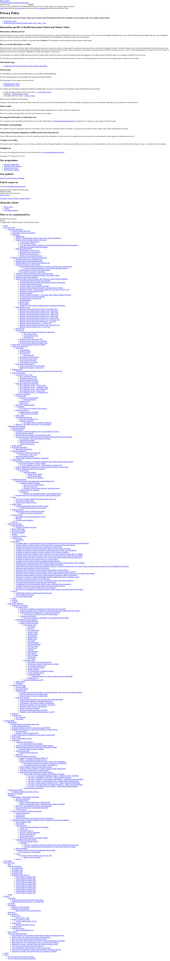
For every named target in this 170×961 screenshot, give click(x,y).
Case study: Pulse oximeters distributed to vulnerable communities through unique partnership (49, 245)
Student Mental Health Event (29, 753)
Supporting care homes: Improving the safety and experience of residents (34, 951)
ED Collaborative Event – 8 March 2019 (32, 391)
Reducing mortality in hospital (29, 382)
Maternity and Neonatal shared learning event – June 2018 (38, 321)
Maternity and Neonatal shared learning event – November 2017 (40, 325)
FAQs (6, 955)
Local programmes (17, 430)
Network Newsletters (14, 866)
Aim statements (24, 350)
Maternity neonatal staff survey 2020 (31, 339)
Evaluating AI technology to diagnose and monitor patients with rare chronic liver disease (43, 548)
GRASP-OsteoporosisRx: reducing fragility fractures (32, 506)
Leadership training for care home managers (33, 706)
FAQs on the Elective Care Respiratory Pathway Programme (34, 818)
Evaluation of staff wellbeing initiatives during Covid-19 (37, 712)
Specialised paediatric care (24, 417)
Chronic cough (20, 815)
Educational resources (26, 831)
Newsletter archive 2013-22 (20, 875)
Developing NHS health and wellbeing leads (33, 694)
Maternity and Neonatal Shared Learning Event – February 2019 (40, 320)
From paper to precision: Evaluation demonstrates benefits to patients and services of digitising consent (47, 577)
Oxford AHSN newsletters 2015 (26, 889)
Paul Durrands (32, 635)
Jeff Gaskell (31, 641)
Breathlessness (20, 816)
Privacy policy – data (22, 918)
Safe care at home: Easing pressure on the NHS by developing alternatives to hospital (38, 941)
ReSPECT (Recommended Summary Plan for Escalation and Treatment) (38, 238)
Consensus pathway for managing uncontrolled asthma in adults (35, 850)
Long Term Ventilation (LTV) (29, 419)
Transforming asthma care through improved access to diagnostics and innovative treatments (40, 820)
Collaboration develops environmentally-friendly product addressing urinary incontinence (43, 584)
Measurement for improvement (29, 357)
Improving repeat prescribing (25, 456)
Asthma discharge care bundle (29, 412)
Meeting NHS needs (18, 529)
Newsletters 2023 (17, 873)
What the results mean (30, 486)
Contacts (18, 859)
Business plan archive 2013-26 (25, 925)
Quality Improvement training (25, 364)
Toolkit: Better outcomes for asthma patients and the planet (34, 593)
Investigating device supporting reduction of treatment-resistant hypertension (39, 564)
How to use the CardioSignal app (34, 485)
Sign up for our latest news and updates (12, 178)
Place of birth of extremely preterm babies (33, 272)
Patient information (22, 848)
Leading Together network (36, 673)
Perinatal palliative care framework (30, 298)
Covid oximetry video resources (29, 241)
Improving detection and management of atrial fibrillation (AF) (35, 481)
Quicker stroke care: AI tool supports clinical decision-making (31, 937)
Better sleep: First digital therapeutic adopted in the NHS (29, 939)
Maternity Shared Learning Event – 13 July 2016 (35, 327)
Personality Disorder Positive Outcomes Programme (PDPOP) (31, 728)
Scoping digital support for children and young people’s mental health (33, 735)
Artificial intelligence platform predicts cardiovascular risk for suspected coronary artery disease (45, 545)
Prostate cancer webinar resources (26, 502)
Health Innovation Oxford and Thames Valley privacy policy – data (25, 23)
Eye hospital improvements (36, 667)
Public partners (20, 682)
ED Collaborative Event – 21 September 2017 (34, 392)
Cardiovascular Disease (15, 790)
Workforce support (17, 509)
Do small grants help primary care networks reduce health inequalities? (41, 699)
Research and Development (20, 909)
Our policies (19, 719)
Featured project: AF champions (30, 490)
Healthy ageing (16, 504)
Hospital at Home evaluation (24, 433)
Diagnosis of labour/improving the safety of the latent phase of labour (41, 288)
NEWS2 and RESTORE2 (24, 249)
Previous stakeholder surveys (25, 930)
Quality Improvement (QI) (20, 346)
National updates (21, 687)
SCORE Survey (29, 337)
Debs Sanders (32, 653)
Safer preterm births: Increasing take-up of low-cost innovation (31, 948)
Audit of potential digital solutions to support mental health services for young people (42, 467)
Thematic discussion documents (33, 788)
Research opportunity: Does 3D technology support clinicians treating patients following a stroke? (50, 611)
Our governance (21, 717)
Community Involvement (19, 605)
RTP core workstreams (23, 799)
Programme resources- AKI (28, 378)
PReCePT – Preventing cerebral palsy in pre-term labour (33, 424)
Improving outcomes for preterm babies (28, 265)
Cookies (6, 208)
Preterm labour (24, 302)
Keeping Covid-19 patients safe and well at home (31, 240)
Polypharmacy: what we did (28, 454)
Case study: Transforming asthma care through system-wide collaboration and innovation (51, 845)
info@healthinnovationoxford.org (64, 121)
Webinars (15, 600)
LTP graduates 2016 (30, 625)
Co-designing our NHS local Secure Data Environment (41, 614)
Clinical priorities (9, 721)
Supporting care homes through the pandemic (34, 247)
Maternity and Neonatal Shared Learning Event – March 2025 (39, 311)
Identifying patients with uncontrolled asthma (34, 838)
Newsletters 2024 (17, 871)
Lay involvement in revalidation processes (41, 671)
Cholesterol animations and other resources (25, 792)
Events (14, 598)
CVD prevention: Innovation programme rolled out (27, 946)
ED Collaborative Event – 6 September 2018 (34, 387)
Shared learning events (23, 307)
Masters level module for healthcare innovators (30, 511)
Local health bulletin (34, 674)
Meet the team (20, 328)
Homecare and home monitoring (30, 832)
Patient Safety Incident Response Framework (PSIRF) (28, 344)
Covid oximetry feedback (27, 243)
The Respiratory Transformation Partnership (25, 797)
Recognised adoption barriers (29, 841)
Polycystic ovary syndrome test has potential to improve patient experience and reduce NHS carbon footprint (49, 589)
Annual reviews (17, 926)
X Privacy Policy (30, 96)
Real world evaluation (18, 531)
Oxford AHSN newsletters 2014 (26, 891)
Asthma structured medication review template (34, 827)
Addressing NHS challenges (13, 166)
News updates (20, 823)
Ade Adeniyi (32, 627)
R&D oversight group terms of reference (28, 910)
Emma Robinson (33, 651)
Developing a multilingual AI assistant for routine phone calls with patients (43, 609)
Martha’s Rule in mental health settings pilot (25, 724)
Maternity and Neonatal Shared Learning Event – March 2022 (39, 316)
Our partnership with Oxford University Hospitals (35, 438)
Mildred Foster (32, 639)
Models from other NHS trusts (29, 442)
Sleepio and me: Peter (34, 476)
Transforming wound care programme (23, 233)
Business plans (16, 923)
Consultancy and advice (19, 536)
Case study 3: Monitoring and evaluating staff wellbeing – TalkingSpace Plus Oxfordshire (55, 779)
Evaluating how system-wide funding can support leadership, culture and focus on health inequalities (51, 692)
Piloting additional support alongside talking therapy (36, 767)
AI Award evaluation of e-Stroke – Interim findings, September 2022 (41, 465)
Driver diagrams (29, 355)
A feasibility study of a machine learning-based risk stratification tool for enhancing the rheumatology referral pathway (52, 543)
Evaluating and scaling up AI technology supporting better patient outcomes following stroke (44, 462)
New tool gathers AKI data (28, 376)
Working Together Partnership (29, 621)
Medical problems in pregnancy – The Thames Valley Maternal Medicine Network (45, 295)
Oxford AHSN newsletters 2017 (26, 886)
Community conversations (28, 616)
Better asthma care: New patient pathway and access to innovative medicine (35, 942)
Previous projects (17, 515)
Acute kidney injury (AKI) (24, 375)
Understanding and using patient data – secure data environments (40, 612)
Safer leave (19, 754)
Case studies (15, 541)
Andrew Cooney (33, 632)
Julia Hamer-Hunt (33, 642)
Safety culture (20, 415)
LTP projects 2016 (29, 660)
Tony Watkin (32, 658)
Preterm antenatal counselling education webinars (35, 270)
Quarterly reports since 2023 (20, 919)
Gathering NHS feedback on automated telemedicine (36, 701)
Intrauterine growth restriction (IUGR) (31, 291)
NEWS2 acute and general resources (31, 256)
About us (20, 8)
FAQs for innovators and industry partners (21, 957)
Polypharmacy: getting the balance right (28, 453)
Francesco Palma (33, 646)
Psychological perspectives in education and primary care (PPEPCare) (45, 763)
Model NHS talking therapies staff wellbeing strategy (36, 772)
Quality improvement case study (22, 738)
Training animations (30, 399)
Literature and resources (27, 444)
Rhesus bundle (24, 304)
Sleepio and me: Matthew (35, 477)
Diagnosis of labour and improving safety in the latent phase (34, 273)
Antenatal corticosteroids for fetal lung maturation (35, 281)
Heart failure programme (19, 447)
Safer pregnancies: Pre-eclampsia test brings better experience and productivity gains (38, 935)
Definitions (19, 683)
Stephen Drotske (33, 634)
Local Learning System (31, 336)
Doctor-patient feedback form (37, 666)
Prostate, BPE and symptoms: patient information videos (33, 435)
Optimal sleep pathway (23, 813)
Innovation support (18, 525)
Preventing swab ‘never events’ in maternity (33, 341)
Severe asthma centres (26, 836)
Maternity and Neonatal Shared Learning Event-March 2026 (38, 309)
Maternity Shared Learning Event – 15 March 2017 (36, 323)
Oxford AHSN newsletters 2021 (26, 878)
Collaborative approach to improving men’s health (43, 664)
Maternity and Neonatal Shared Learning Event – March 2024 (39, 312)
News (10, 864)
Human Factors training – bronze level (31, 367)
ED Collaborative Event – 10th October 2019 (34, 389)
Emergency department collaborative (27, 383)
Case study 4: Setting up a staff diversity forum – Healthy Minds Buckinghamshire (53, 781)
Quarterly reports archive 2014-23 (26, 921)
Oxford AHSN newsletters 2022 (26, 877)
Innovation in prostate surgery (25, 501)
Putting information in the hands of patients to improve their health (52, 676)
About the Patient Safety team (21, 231)
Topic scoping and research (28, 360)
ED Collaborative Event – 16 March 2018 (33, 385)
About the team (16, 715)
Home (2, 8)
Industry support (17, 446)
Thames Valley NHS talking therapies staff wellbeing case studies (44, 774)
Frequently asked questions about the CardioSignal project (42, 488)
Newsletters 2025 (17, 870)
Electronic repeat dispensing (24, 520)
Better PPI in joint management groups (40, 662)
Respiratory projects (22, 410)
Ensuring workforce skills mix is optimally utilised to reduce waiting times (43, 768)
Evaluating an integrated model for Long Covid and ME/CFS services (37, 431)
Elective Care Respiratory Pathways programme (27, 811)
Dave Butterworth (33, 630)
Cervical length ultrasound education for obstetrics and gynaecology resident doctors (46, 266)
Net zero (14, 591)
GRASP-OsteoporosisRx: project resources (33, 508)
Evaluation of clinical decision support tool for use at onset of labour (37, 559)
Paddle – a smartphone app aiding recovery (33, 760)
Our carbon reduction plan (24, 596)
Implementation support (27, 440)
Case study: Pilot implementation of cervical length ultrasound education (46, 268)
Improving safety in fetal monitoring (27, 277)
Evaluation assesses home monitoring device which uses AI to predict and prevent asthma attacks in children (49, 554)
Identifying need (21, 690)
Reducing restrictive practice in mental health (34, 696)
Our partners (12, 905)
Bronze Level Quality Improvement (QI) (32, 366)
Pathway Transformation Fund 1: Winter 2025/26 (35, 802)
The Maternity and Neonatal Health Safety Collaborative (37, 332)
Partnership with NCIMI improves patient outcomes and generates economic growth (42, 570)
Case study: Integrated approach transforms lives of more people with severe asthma (50, 847)
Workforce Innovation (18, 685)
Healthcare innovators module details (31, 513)
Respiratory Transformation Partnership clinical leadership (34, 806)
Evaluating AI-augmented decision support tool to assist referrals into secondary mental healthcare (46, 550)
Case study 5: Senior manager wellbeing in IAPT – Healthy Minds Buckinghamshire (54, 783)
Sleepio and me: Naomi (35, 474)
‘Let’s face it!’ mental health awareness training (34, 770)
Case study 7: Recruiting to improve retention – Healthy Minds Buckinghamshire (53, 786)
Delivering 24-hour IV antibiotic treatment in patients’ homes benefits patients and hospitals (44, 437)
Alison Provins (32, 648)
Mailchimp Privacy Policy (12, 84)
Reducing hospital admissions (29, 380)
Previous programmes (18, 373)
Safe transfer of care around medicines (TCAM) (30, 517)
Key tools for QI (25, 353)
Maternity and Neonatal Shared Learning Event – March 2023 (39, 314)
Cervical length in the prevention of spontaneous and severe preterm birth (42, 282)
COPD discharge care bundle (29, 414)
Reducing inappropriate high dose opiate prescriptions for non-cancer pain (39, 371)
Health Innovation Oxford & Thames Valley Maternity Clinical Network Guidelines (42, 279)
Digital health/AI (17, 460)
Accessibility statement (11, 210)
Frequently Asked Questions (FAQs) (27, 733)
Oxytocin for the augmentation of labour (32, 296)
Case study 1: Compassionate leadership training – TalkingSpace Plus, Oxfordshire (53, 776)
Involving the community (12, 170)
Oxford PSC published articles (25, 405)
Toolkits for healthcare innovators (26, 527)
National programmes (18, 428)
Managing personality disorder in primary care (34, 758)
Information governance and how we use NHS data (28, 902)
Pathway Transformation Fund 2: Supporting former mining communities (42, 804)
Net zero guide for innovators (25, 595)
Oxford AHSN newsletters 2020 (26, 880)
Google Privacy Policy (44, 92)
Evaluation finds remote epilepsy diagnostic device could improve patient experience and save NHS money (49, 557)
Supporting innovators (11, 168)
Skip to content (4, 1)
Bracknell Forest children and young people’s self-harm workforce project (35, 729)
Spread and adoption (18, 532)
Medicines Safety (17, 369)
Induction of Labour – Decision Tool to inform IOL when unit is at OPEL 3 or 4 (44, 289)
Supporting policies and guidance (26, 839)
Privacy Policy (16, 916)
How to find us (4, 195)
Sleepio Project (24, 470)
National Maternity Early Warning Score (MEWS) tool (33, 263)
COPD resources (21, 809)
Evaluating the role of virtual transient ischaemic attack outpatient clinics (38, 495)
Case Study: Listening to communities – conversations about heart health (46, 618)
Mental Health (12, 722)
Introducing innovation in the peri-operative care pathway (37, 705)
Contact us (15, 602)
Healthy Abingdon (33, 669)
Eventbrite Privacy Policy (12, 85)
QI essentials (20, 348)
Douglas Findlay (33, 637)
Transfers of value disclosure (21, 907)
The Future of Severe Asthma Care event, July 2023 (36, 855)
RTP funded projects (22, 800)
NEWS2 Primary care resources (29, 250)
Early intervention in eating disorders (31, 744)
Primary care (24, 829)
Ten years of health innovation (17, 933)
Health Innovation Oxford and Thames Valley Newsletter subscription (25, 66)
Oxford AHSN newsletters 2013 (26, 893)
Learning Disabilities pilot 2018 (33, 680)
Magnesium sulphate (26, 293)
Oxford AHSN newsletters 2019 (26, 882)
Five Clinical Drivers (30, 334)
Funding (14, 534)
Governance (11, 898)
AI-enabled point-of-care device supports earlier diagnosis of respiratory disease (40, 586)
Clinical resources (21, 825)
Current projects (17, 538)
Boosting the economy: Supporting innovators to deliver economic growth (35, 944)
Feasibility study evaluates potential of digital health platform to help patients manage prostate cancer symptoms (50, 563)
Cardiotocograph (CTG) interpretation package (34, 286)
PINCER (18, 518)
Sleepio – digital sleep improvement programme (30, 469)
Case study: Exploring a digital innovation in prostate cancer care (36, 499)
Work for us (11, 912)
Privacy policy (8, 207)
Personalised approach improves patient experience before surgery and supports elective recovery (46, 572)
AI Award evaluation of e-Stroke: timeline (33, 463)
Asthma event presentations (32, 857)
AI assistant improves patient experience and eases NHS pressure (36, 582)
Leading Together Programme (29, 623)
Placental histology (25, 300)
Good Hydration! (21, 396)
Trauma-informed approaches (21, 726)
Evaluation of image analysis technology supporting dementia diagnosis (38, 561)
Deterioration (16, 234)
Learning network (21, 731)
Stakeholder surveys (18, 928)
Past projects (20, 330)
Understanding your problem (29, 362)
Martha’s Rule (20, 236)
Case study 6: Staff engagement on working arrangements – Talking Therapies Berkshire (55, 784)
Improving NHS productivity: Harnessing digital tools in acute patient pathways (36, 949)
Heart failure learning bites (24, 449)
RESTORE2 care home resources (30, 252)
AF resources (24, 492)
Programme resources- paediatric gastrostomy (38, 422)
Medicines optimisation (19, 451)
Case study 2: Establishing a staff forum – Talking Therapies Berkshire (49, 777)
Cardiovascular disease (19, 479)
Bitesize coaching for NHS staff (29, 708)
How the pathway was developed (30, 852)
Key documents (41, 8)
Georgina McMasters (34, 644)
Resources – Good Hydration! (29, 398)
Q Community (20, 407)
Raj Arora (31, 628)
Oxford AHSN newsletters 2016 (26, 887)
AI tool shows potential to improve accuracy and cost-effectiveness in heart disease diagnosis (44, 580)
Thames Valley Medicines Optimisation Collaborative (32, 458)
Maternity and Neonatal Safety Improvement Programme (29, 257)
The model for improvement (28, 359)
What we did (24, 403)
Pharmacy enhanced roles (28, 834)
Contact (6, 953)
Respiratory (11, 795)
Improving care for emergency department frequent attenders (34, 745)
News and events (9, 863)
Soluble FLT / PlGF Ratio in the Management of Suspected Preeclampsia (42, 305)
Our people (11, 903)
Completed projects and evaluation (26, 619)
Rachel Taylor (32, 657)
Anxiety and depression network (26, 756)
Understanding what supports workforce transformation (37, 703)
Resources (15, 713)
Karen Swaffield (33, 655)
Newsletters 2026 (17, 868)
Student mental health (22, 751)
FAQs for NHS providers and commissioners (22, 958)
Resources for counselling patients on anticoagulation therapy (43, 493)
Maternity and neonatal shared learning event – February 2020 (39, 318)
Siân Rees (31, 650)
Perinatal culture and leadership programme (29, 261)
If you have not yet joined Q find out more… (34, 408)
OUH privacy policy (10, 21)
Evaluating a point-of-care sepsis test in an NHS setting (33, 579)
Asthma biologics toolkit (23, 822)
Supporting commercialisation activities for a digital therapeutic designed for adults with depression (46, 575)
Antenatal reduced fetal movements (31, 284)
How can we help (9, 227)
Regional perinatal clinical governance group (33, 343)
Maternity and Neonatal (15, 793)
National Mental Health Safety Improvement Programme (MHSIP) (36, 747)
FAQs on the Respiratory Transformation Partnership (32, 808)
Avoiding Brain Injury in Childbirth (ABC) (29, 259)
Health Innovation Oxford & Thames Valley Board (27, 900)
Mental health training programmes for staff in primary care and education (42, 761)
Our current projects (22, 607)
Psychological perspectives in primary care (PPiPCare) (40, 765)
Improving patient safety (11, 164)
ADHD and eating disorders (24, 742)
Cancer (14, 497)
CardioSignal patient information (30, 483)
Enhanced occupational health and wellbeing (33, 710)
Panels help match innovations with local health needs (32, 568)
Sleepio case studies (30, 472)
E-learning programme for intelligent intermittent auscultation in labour (37, 275)
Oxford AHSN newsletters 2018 (26, 884)
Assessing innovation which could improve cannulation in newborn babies (39, 547)
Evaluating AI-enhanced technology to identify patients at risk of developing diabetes (42, 552)
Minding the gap (33, 678)
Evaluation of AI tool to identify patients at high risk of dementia (36, 587)
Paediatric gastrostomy (27, 421)
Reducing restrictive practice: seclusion (32, 749)
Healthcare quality (25, 352)
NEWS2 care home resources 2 (29, 254)
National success (25, 401)
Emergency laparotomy (23, 394)
